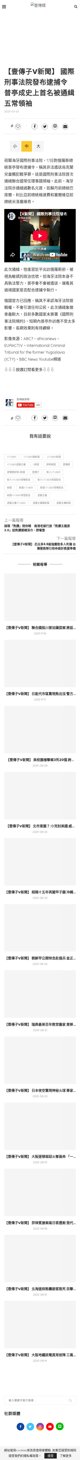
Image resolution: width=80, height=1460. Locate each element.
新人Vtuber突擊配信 (18, 479)
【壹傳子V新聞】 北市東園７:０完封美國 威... (40, 826)
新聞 (9, 487)
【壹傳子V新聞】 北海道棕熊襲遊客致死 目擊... (40, 1288)
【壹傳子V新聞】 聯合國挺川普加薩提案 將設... (40, 627)
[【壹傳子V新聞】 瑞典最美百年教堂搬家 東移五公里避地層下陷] (40, 994)
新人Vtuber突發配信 (49, 479)
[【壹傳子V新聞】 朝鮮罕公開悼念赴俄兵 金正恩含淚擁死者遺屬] (40, 928)
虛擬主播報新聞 (41, 502)
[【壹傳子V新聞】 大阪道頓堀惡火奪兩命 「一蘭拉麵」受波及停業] (40, 1126)
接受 (51, 1456)
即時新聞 (51, 464)
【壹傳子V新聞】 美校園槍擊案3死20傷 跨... (40, 759)
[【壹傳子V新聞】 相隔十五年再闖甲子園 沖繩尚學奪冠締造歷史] (40, 861)
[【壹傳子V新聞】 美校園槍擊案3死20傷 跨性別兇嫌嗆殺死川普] (40, 729)
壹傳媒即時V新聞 (16, 472)
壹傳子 (35, 472)
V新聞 (36, 464)
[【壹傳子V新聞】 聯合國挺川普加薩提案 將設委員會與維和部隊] (40, 597)
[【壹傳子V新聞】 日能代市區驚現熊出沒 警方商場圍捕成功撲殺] (40, 663)
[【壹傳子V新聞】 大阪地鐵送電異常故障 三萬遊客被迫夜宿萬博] (40, 1324)
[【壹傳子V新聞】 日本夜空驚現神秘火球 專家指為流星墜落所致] (40, 1060)
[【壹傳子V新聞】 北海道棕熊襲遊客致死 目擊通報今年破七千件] (40, 1258)
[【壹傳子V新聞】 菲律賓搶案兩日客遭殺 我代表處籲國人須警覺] (40, 1192)
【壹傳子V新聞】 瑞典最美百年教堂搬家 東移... (40, 1024)
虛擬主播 (42, 495)
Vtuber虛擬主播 (16, 464)
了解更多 (66, 1455)
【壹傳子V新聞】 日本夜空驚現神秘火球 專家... (40, 1090)
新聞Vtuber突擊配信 (51, 487)
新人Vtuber (53, 472)
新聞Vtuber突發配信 (18, 495)
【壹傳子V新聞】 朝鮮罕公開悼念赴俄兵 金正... (40, 958)
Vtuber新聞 (54, 456)
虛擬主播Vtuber (16, 502)
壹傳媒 (66, 464)
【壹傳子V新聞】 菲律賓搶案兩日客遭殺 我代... (40, 1222)
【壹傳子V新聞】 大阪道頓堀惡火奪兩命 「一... (40, 1156)
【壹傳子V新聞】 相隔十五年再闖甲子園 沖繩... (40, 892)
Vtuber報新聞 (31, 456)
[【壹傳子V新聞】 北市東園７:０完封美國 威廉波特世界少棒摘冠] (40, 795)
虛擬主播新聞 (64, 502)
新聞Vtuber (26, 487)
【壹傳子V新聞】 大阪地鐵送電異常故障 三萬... (40, 1355)
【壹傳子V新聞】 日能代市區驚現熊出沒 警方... (40, 693)
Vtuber (11, 456)
